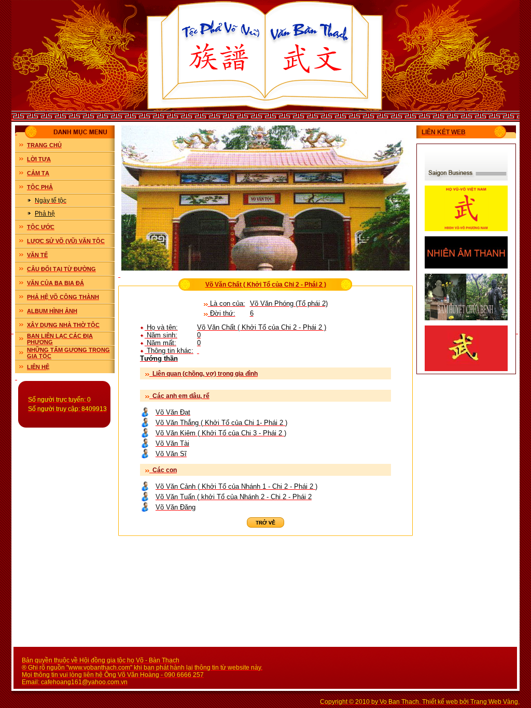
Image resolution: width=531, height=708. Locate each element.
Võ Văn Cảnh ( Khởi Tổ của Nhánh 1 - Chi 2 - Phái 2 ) (236, 486)
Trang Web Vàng (494, 701)
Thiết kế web (440, 701)
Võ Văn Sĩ (171, 454)
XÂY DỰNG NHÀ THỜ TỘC (63, 325)
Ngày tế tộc (50, 200)
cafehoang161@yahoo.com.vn (84, 682)
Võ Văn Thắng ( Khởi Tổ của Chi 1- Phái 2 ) (221, 423)
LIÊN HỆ (38, 367)
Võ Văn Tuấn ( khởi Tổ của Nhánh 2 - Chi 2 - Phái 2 (234, 497)
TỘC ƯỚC (40, 227)
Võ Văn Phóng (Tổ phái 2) (289, 303)
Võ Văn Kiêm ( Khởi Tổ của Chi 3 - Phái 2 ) (221, 433)
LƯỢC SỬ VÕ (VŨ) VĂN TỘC (66, 241)
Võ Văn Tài (172, 443)
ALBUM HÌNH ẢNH (52, 311)
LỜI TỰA (39, 159)
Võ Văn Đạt (173, 412)
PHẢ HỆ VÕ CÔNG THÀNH (63, 297)
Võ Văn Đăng (175, 507)
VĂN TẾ (37, 255)
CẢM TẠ (38, 173)
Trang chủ (44, 145)
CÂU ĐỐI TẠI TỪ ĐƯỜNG (61, 269)
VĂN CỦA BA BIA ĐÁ (55, 283)
